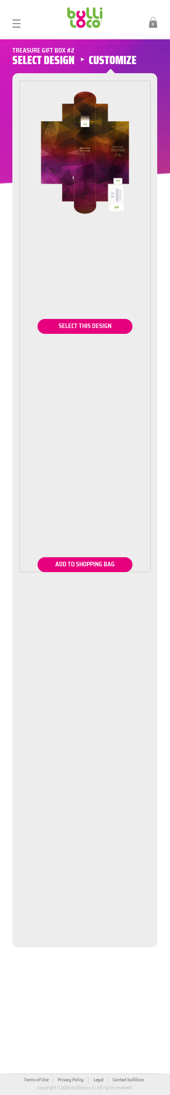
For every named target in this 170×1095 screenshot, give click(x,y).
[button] (153, 22)
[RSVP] (85, 326)
